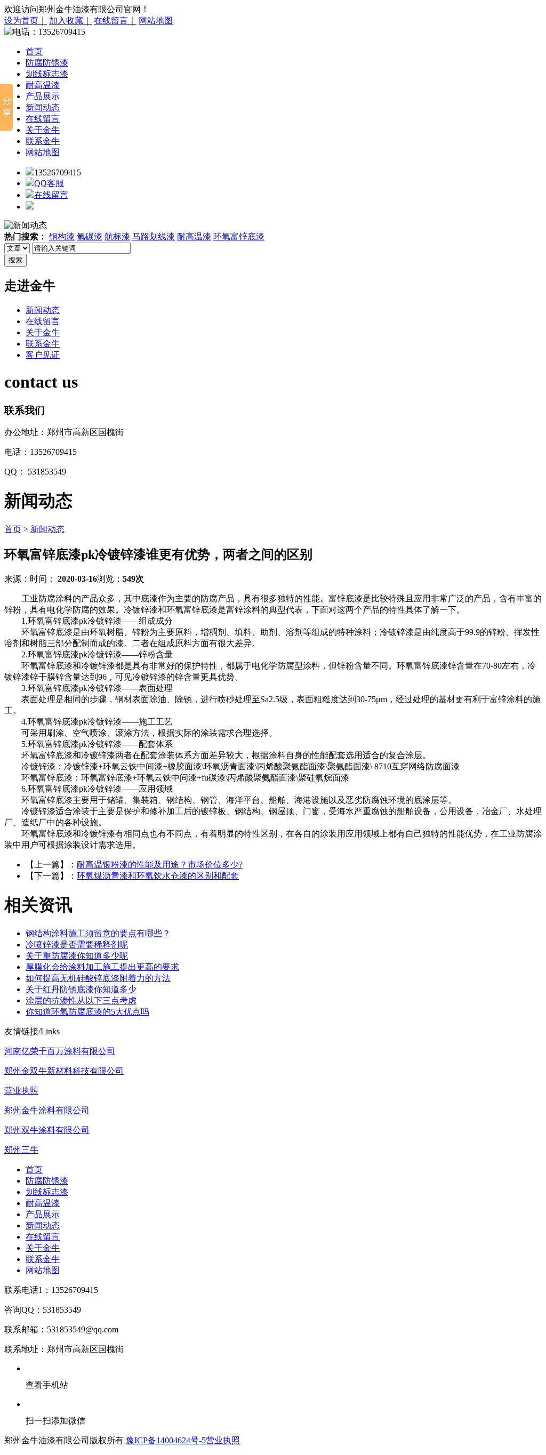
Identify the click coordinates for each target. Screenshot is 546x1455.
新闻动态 (43, 107)
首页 (34, 51)
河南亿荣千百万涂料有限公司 (59, 1051)
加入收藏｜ (70, 20)
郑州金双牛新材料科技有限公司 (64, 1070)
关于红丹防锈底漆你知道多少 (81, 989)
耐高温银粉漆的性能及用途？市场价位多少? (160, 864)
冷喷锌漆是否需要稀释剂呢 (77, 944)
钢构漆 (62, 236)
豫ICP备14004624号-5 (166, 1440)
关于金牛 (43, 129)
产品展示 (43, 96)
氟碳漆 (89, 236)
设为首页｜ (25, 20)
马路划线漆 (153, 236)
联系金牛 (43, 141)
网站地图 (156, 20)
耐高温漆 (43, 85)
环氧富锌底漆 (238, 236)
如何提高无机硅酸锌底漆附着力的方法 (98, 978)
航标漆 (117, 236)
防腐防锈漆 (47, 62)
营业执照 (21, 1090)
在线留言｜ (115, 20)
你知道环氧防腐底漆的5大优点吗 (87, 1011)
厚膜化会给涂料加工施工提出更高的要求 (102, 966)
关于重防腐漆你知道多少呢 (77, 955)
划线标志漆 (47, 73)
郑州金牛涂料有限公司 (47, 1110)
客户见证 (43, 354)
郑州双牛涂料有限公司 (47, 1130)
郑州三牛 (21, 1149)
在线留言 (43, 118)
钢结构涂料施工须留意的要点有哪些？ (98, 933)
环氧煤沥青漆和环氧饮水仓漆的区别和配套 (158, 875)
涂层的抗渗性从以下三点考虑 (81, 1000)
